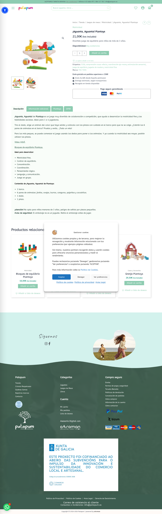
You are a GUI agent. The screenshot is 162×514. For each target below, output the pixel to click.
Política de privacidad (84, 282)
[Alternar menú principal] (13, 8)
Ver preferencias (100, 277)
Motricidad (106, 22)
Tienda (82, 22)
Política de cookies (64, 282)
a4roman (97, 511)
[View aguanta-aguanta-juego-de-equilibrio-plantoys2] (32, 83)
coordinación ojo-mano (117, 65)
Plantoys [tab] (57, 109)
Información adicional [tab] (38, 109)
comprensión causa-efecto (96, 65)
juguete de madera (96, 67)
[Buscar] (108, 8)
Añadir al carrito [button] (27, 286)
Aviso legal (100, 282)
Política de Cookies (89, 270)
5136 (83, 65)
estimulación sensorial (137, 65)
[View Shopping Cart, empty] (149, 8)
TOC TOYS (82, 70)
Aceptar (61, 277)
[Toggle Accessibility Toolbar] (5, 10)
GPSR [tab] (68, 109)
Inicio (75, 22)
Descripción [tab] (18, 109)
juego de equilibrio (80, 67)
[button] (63, 38)
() (71, 1)
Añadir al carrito (99, 53)
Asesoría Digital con (70, 421)
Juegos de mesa (93, 22)
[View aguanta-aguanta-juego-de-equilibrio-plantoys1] (17, 83)
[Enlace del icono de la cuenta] (143, 8)
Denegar (81, 277)
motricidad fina (110, 67)
